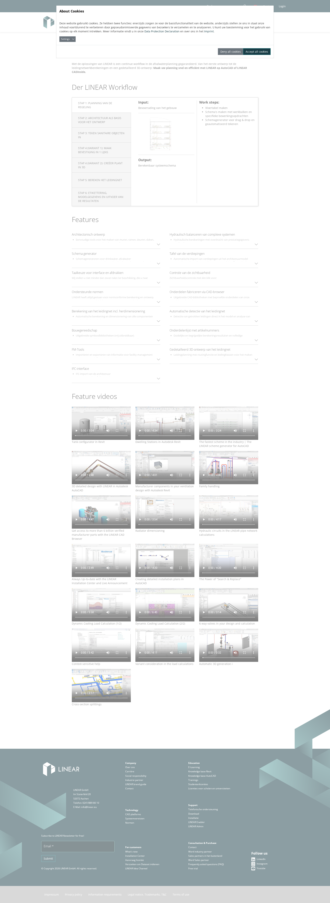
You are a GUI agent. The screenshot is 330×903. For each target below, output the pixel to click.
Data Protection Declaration (162, 31)
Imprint (209, 31)
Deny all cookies (230, 51)
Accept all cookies (257, 51)
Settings (65, 39)
